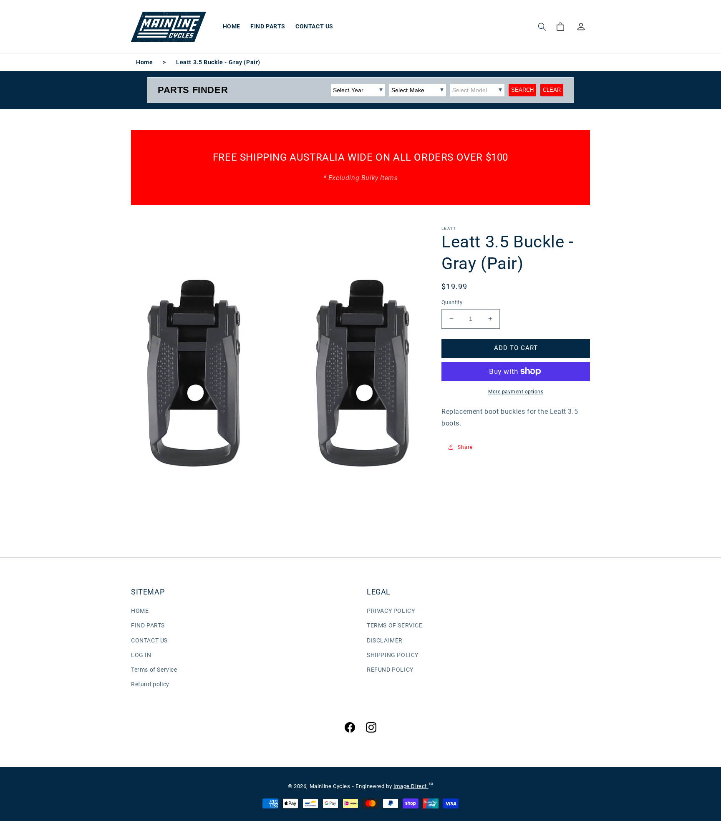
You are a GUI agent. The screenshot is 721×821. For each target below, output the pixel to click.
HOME (140, 610)
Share (465, 447)
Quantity (451, 302)
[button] (542, 27)
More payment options (515, 391)
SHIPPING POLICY (392, 655)
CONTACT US (149, 640)
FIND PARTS (148, 625)
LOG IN (141, 655)
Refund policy (150, 684)
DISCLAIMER (385, 640)
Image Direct (411, 786)
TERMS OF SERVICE (395, 625)
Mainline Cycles (330, 786)
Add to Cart (516, 348)
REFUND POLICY (390, 669)
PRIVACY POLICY (391, 610)
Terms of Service (154, 669)
